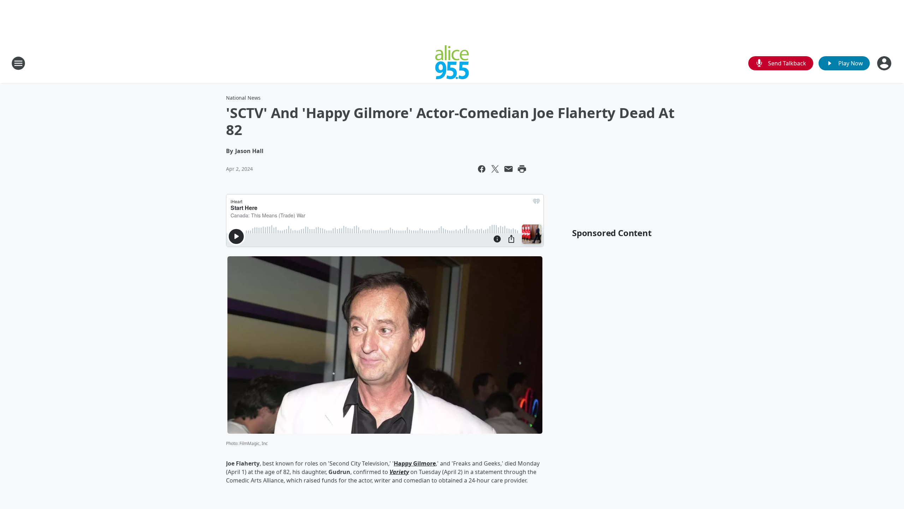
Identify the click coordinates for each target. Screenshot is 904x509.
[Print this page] (522, 169)
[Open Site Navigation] (18, 63)
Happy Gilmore (415, 463)
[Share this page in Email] (508, 169)
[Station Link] (452, 63)
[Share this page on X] (495, 169)
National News (243, 97)
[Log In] (885, 63)
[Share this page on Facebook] (482, 169)
